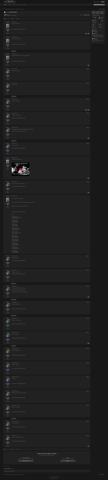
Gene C (95, 20)
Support (25, 4)
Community (9, 4)
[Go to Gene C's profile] (5, 15)
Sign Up (103, 1)
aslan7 (102, 20)
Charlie (95, 17)
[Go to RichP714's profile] (8, 26)
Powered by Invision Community (54, 478)
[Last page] (14, 18)
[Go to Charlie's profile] (93, 18)
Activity (14, 4)
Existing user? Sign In (96, 1)
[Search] (104, 4)
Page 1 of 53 (17, 18)
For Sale (21, 4)
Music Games (14, 15)
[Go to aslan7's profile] (99, 20)
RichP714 (102, 17)
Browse (5, 4)
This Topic (100, 4)
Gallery (18, 4)
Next (12, 18)
